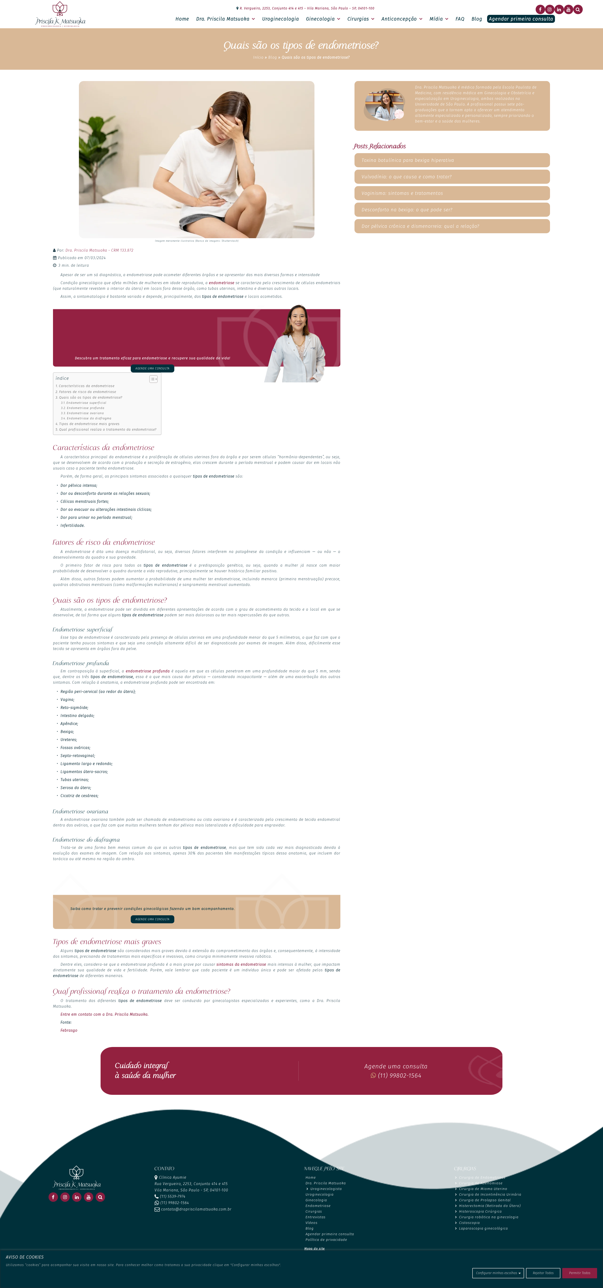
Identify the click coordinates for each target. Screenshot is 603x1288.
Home (182, 19)
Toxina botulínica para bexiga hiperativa (408, 160)
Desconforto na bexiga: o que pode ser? (407, 210)
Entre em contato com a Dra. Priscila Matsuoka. (105, 1014)
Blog (477, 19)
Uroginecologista (326, 1189)
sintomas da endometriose (241, 964)
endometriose (221, 283)
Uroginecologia (280, 19)
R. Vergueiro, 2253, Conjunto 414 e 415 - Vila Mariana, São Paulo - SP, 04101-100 (307, 8)
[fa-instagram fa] (549, 9)
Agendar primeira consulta (521, 19)
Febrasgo (69, 1030)
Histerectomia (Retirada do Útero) (490, 1206)
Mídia (436, 19)
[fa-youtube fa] (568, 9)
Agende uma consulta (152, 368)
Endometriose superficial (86, 403)
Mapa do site (314, 1248)
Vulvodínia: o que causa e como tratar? (407, 177)
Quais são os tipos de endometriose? (90, 397)
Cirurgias (358, 19)
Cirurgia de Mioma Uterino (483, 1189)
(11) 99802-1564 (398, 1075)
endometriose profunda (148, 671)
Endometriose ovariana (85, 413)
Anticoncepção (399, 19)
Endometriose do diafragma (89, 418)
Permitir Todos (579, 1273)
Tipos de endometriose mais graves (89, 424)
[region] (301, 1269)
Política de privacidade (326, 1240)
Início (258, 57)
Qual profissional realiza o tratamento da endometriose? (107, 429)
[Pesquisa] (578, 9)
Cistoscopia (469, 1223)
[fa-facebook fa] (540, 9)
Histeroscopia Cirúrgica (480, 1211)
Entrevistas (316, 1217)
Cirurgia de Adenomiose (481, 1183)
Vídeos (312, 1223)
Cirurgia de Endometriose (482, 1177)
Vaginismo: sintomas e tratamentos (402, 193)
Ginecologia (320, 19)
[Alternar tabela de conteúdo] (151, 379)
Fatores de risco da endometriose (87, 392)
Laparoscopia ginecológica (483, 1228)
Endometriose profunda (85, 408)
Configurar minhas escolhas (496, 1273)
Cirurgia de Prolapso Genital (485, 1200)
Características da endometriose (86, 386)
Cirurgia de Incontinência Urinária (490, 1194)
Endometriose (318, 1206)
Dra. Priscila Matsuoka (222, 19)
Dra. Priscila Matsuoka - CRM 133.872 (99, 250)
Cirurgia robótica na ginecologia (488, 1217)
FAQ (460, 19)
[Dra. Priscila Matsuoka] (60, 14)
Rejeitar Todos (543, 1273)
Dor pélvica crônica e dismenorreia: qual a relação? (420, 226)
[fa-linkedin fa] (559, 9)
